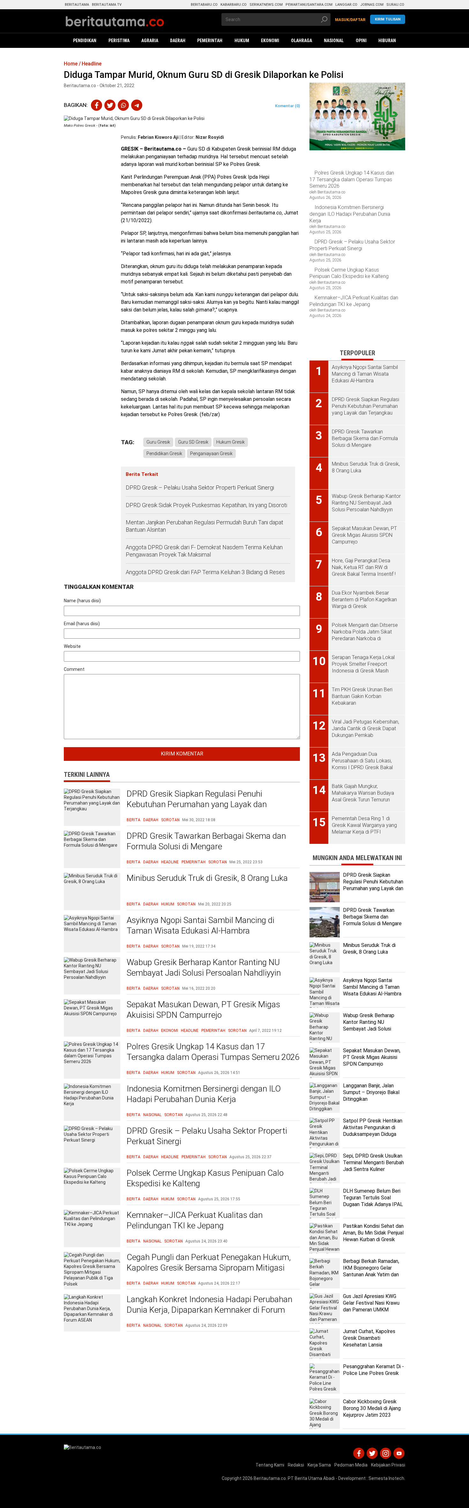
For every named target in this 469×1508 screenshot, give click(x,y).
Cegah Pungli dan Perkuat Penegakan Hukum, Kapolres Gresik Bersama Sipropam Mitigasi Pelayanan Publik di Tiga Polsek (209, 1268)
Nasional (152, 1115)
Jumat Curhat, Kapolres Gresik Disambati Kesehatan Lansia (369, 1338)
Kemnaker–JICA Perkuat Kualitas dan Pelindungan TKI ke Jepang (195, 1220)
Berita (133, 820)
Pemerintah (193, 862)
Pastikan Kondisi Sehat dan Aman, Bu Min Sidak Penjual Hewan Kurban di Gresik (373, 1232)
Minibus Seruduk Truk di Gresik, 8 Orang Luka (207, 878)
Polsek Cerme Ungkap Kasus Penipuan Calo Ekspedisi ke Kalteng (205, 1178)
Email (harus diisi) (82, 623)
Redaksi (296, 1464)
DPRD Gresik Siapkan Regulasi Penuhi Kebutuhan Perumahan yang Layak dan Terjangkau (197, 804)
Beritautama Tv (107, 5)
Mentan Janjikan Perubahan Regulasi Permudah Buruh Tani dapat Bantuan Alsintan (204, 526)
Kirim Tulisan (387, 19)
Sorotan (170, 820)
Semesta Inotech (386, 1478)
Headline (170, 862)
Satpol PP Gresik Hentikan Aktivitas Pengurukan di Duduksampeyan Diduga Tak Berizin (372, 1131)
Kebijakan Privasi (388, 1464)
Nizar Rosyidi (210, 137)
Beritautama (77, 5)
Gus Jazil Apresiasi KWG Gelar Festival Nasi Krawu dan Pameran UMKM (371, 1303)
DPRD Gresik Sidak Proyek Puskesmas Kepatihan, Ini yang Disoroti (206, 505)
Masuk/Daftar (350, 20)
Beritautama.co (270, 1478)
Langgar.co (346, 5)
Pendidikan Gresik (164, 453)
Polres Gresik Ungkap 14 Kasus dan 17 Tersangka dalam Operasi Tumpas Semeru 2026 (213, 1052)
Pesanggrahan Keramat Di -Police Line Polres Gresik (373, 1369)
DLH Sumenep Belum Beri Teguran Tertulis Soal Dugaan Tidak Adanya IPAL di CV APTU (373, 1201)
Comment (74, 669)
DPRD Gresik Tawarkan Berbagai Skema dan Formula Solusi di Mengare (206, 841)
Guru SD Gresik (193, 442)
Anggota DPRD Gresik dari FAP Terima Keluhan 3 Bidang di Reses (205, 572)
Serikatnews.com (266, 5)
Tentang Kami (270, 1464)
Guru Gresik (158, 442)
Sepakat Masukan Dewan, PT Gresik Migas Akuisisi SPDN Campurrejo (203, 1010)
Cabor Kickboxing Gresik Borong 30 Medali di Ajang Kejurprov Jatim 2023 (372, 1408)
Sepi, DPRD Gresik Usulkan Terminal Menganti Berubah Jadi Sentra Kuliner (373, 1162)
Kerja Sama (319, 1464)
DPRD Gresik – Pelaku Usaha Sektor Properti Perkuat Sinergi (200, 487)
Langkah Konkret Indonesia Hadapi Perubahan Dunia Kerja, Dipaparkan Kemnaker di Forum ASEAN (209, 1310)
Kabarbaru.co (233, 5)
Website (72, 646)
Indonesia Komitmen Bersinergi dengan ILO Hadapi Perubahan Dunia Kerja (204, 1094)
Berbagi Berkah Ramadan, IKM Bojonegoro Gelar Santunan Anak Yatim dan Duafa (371, 1271)
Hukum (167, 904)
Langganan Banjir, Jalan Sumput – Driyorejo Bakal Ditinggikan (371, 1092)
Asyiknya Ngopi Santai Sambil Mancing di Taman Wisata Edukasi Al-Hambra (200, 925)
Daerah (150, 820)
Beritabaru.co (204, 5)
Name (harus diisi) (82, 600)
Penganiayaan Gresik (211, 453)
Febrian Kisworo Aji (158, 137)
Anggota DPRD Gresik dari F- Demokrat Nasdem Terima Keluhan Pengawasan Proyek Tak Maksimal (204, 551)
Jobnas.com (371, 5)
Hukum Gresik (230, 442)
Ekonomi (169, 1030)
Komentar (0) (287, 105)
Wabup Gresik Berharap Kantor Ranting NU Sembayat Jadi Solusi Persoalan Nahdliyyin (204, 967)
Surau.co (395, 5)
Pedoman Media (351, 1464)
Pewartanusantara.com (309, 5)
